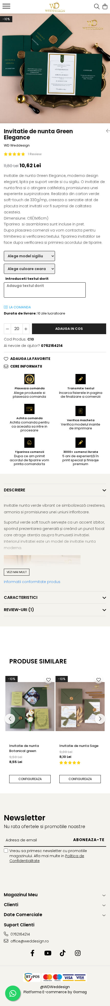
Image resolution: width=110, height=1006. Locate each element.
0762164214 (19, 934)
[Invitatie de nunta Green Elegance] (55, 68)
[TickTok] (62, 953)
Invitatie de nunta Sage (78, 745)
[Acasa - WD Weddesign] (55, 7)
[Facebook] (32, 953)
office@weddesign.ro (29, 941)
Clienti (11, 905)
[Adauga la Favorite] (48, 679)
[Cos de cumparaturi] (104, 7)
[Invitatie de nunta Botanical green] (29, 706)
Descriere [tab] (14, 490)
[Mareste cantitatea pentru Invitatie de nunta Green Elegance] (26, 328)
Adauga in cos (69, 328)
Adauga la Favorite (30, 358)
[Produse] (7, 7)
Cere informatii (26, 366)
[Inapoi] (106, 131)
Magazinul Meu (21, 895)
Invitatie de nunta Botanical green (24, 748)
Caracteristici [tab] (20, 597)
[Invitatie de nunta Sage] (80, 706)
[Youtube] (47, 953)
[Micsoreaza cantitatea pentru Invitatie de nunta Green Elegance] (7, 328)
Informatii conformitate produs (32, 581)
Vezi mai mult (17, 572)
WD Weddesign (17, 145)
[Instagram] (77, 953)
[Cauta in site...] (97, 7)
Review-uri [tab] (19, 610)
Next (106, 73)
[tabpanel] (55, 68)
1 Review (35, 154)
